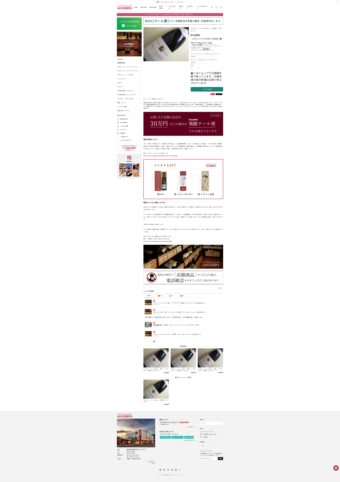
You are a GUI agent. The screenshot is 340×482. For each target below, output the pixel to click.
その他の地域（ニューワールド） (126, 94)
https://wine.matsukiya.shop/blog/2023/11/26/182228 (160, 156)
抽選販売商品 (121, 63)
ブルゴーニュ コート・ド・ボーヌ (127, 71)
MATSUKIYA (153, 7)
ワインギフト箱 (121, 106)
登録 (220, 458)
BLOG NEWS (161, 7)
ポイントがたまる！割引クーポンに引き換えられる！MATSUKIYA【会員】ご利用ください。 (170, 14)
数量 (192, 65)
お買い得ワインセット (123, 110)
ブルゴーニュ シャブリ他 (125, 75)
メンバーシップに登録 (197, 44)
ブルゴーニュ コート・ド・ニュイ (127, 67)
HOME (136, 7)
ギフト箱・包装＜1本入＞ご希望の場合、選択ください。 (206, 54)
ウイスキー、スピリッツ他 (125, 98)
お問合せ (181, 7)
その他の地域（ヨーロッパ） (125, 90)
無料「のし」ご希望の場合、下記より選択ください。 (205, 59)
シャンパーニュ (121, 78)
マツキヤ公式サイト (202, 7)
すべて (149, 295)
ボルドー (119, 82)
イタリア (119, 86)
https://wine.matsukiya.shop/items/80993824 (157, 241)
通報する (221, 288)
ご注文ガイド (190, 7)
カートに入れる (207, 89)
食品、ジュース (121, 102)
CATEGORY (143, 7)
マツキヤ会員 (172, 7)
